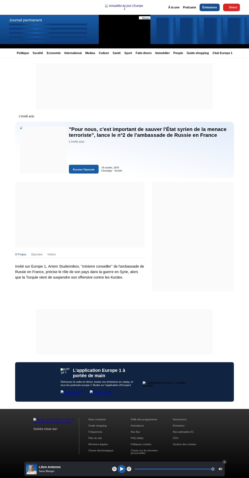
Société (38, 53)
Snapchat (60, 435)
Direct (233, 7)
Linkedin (66, 435)
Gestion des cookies (184, 444)
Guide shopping (198, 53)
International (73, 53)
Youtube (54, 435)
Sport (128, 53)
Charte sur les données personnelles (144, 451)
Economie (54, 53)
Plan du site (95, 438)
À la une (174, 7)
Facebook (48, 435)
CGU (175, 438)
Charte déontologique (100, 450)
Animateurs (137, 425)
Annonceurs (180, 419)
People (178, 53)
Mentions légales (98, 444)
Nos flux (135, 431)
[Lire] (122, 469)
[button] (220, 469)
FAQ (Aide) (137, 438)
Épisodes (37, 254)
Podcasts (189, 7)
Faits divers (144, 53)
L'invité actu (26, 116)
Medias (90, 53)
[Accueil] (124, 8)
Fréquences (95, 431)
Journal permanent (25, 20)
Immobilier (162, 53)
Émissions (209, 7)
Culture (104, 53)
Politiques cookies (141, 444)
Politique (23, 53)
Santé (117, 53)
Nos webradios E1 (183, 431)
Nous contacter (97, 419)
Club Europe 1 (222, 53)
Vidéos (51, 254)
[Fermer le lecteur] (224, 462)
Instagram (42, 435)
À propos (21, 254)
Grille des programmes (144, 419)
